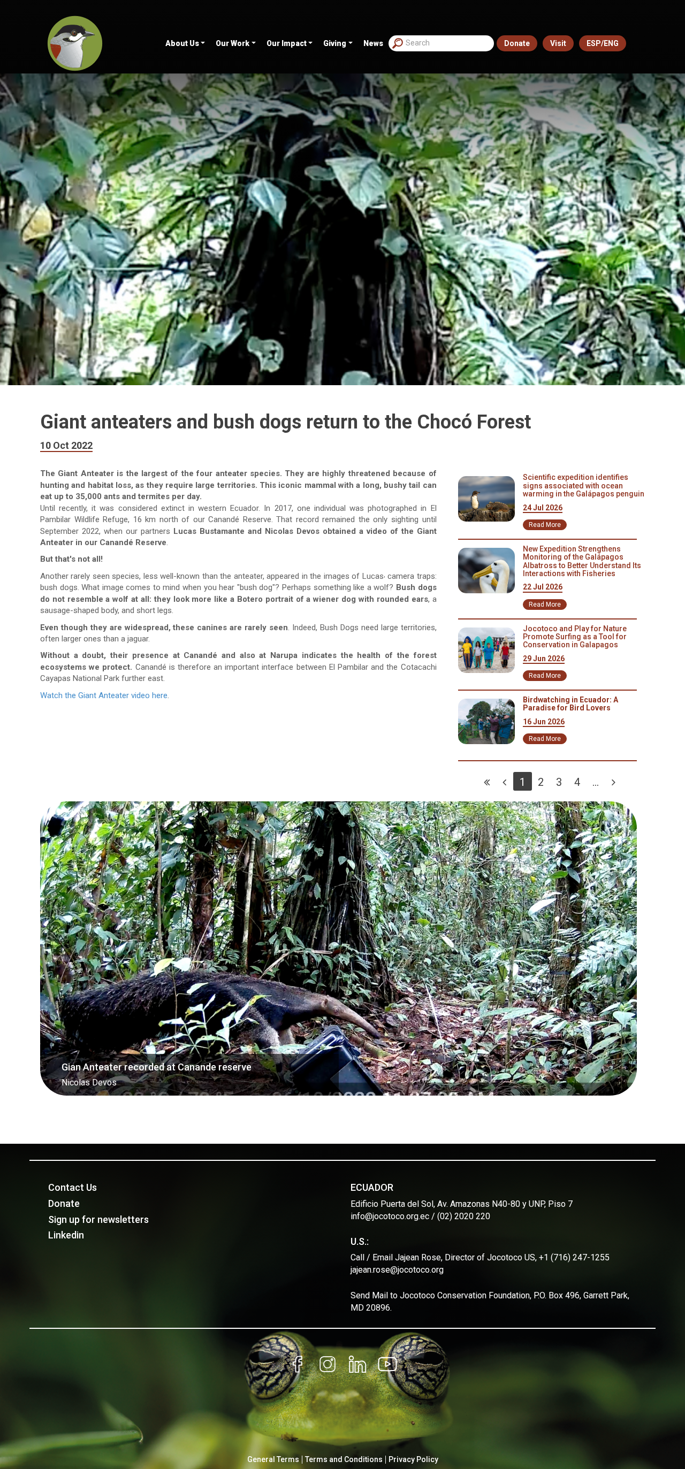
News (373, 43)
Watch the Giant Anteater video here (104, 695)
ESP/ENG (603, 43)
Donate (517, 43)
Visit (558, 43)
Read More (545, 525)
